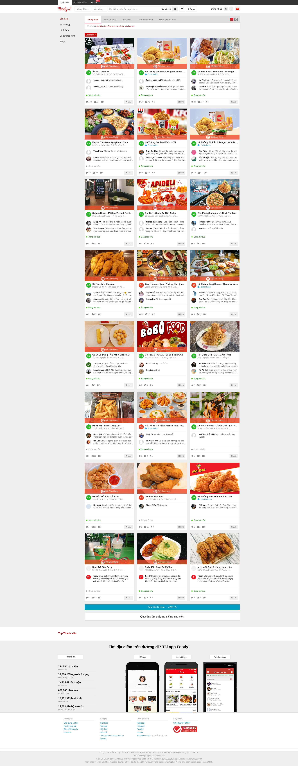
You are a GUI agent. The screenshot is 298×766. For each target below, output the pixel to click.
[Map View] (236, 19)
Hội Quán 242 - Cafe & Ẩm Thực (214, 355)
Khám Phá (65, 2)
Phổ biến (126, 19)
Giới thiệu (104, 723)
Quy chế (103, 732)
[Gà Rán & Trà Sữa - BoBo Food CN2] (162, 336)
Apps (192, 9)
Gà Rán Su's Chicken (103, 284)
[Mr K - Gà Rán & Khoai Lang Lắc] (214, 548)
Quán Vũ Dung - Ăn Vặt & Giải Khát (110, 355)
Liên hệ (103, 739)
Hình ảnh (64, 30)
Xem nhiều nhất (145, 19)
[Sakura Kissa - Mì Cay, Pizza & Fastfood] (109, 194)
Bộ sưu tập (65, 24)
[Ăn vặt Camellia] (109, 53)
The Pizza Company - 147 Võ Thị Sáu (217, 213)
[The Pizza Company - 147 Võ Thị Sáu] (214, 194)
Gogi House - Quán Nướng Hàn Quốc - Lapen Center (165, 284)
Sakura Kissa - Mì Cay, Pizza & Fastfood (112, 213)
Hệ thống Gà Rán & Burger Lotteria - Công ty (165, 71)
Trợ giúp (103, 726)
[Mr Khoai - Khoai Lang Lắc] (109, 407)
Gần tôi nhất (110, 19)
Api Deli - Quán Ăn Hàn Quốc (160, 213)
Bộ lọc (167, 9)
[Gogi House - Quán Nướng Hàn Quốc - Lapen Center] (162, 265)
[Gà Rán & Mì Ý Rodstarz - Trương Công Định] (214, 53)
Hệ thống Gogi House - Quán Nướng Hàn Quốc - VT (218, 284)
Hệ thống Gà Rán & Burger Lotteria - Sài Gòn (218, 142)
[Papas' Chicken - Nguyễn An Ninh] (109, 124)
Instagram (141, 726)
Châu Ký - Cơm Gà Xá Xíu (158, 567)
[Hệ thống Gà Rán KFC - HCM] (162, 124)
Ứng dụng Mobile (71, 723)
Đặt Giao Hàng (80, 2)
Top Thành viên (67, 633)
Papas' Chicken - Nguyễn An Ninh (110, 142)
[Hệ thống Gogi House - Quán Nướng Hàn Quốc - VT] (214, 265)
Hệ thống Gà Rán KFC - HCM (160, 142)
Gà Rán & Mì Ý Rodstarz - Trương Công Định (218, 71)
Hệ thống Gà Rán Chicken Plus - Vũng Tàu (165, 425)
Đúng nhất (93, 19)
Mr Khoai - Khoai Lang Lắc (106, 425)
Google (140, 732)
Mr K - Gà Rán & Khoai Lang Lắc (215, 567)
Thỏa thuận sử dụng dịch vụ (112, 735)
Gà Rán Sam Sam (154, 496)
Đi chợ (94, 2)
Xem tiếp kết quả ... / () (162, 607)
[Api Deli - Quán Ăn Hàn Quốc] (162, 194)
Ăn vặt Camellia (100, 71)
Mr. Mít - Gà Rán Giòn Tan (105, 496)
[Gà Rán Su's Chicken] (109, 265)
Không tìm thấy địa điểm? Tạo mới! (163, 616)
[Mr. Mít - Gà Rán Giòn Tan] (109, 478)
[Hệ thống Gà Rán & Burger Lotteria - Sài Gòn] (214, 124)
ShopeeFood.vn (144, 735)
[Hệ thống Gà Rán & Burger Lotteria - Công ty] (162, 53)
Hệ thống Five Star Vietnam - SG (215, 496)
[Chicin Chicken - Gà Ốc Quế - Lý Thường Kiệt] (214, 407)
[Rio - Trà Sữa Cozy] (109, 548)
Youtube (140, 729)
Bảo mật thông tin (71, 729)
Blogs (62, 41)
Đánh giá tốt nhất (167, 19)
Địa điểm (64, 18)
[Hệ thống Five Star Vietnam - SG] (214, 478)
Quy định (67, 732)
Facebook (141, 723)
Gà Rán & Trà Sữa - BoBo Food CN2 (164, 355)
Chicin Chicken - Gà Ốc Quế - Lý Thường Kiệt (218, 425)
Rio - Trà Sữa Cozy (102, 567)
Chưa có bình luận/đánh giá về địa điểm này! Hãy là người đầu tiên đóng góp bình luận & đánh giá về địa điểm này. (110, 578)
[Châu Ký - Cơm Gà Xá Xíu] (162, 548)
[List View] (231, 19)
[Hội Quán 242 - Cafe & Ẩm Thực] (214, 336)
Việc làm (103, 729)
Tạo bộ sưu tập (70, 726)
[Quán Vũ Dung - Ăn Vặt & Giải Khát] (109, 336)
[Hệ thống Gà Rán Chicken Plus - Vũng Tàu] (162, 407)
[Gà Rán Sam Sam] (162, 478)
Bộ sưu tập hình (67, 36)
